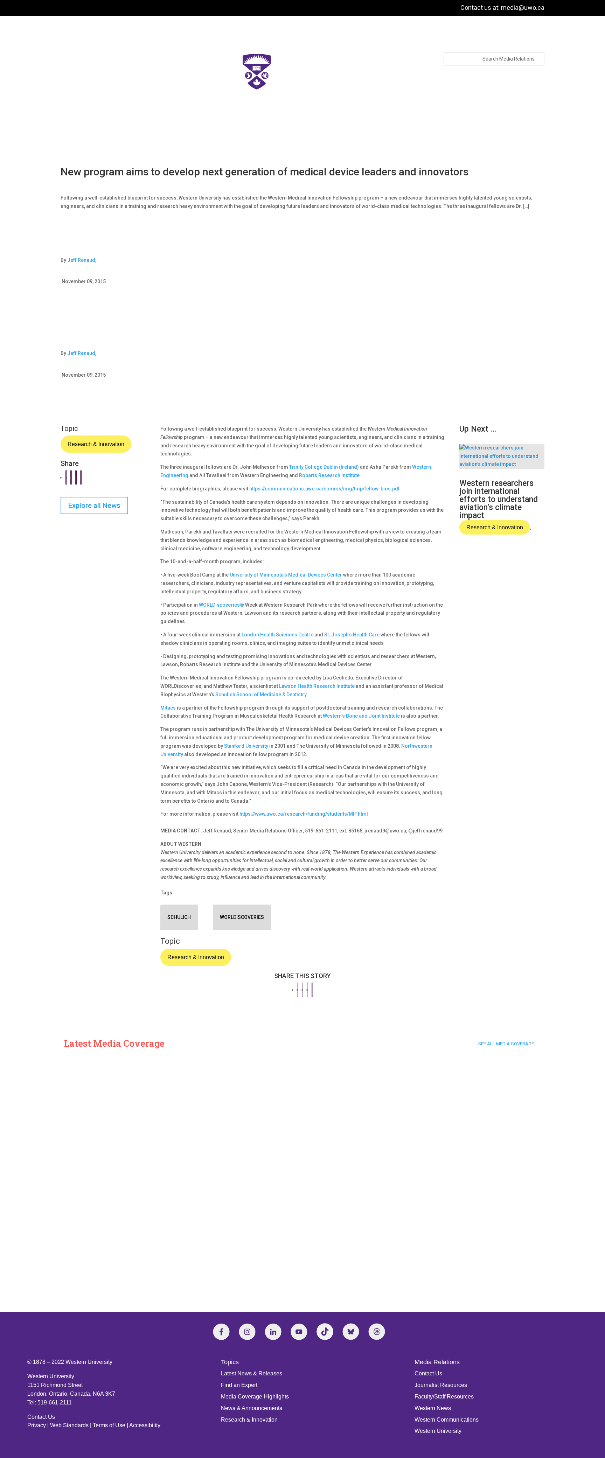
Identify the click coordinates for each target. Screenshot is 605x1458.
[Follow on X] (350, 1331)
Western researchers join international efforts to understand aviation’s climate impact (498, 499)
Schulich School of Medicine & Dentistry (260, 694)
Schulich (179, 917)
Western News (433, 1408)
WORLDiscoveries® (221, 605)
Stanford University (246, 746)
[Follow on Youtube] (299, 1331)
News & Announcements (251, 1408)
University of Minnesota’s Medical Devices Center (286, 575)
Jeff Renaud (81, 260)
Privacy (36, 1425)
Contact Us (41, 1417)
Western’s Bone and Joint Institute (361, 716)
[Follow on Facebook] (221, 1331)
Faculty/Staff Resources (444, 1397)
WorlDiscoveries (242, 917)
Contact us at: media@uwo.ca (502, 7)
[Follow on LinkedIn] (273, 1331)
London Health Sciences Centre (277, 634)
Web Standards (69, 1425)
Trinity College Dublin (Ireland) (324, 467)
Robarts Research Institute (329, 475)
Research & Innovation (96, 444)
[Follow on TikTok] (324, 1331)
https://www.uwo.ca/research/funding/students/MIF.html (303, 814)
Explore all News (94, 505)
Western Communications (447, 1420)
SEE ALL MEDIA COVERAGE (506, 1043)
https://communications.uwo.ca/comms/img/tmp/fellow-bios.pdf (324, 488)
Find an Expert (239, 1385)
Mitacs (168, 708)
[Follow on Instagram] (247, 1331)
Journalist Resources (441, 1385)
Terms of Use (109, 1425)
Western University (438, 1431)
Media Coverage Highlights (255, 1397)
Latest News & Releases (251, 1373)
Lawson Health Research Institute (317, 686)
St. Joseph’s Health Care (352, 634)
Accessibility (144, 1425)
